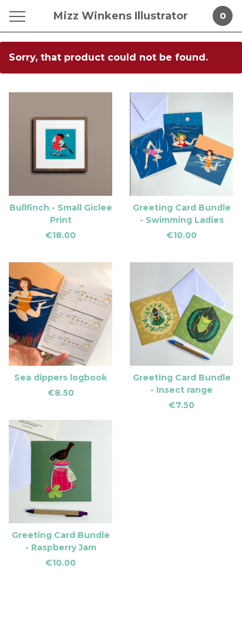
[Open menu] (20, 16)
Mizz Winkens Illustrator (120, 15)
